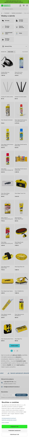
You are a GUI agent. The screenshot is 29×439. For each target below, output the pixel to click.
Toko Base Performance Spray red (7, 169)
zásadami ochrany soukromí (22, 397)
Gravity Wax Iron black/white (5, 73)
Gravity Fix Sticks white (7, 96)
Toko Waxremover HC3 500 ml (19, 315)
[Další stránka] (17, 351)
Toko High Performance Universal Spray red (21, 120)
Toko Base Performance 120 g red (7, 243)
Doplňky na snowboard (17, 13)
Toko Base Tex (18, 338)
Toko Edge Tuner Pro (20, 193)
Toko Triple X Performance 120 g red (7, 218)
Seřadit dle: (3, 51)
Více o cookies (5, 422)
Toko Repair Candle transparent (6, 315)
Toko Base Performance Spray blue (21, 145)
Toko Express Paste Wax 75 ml (19, 218)
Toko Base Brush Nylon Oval (5, 267)
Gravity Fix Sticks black (20, 96)
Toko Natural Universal (6, 120)
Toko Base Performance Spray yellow (7, 145)
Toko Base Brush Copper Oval (19, 243)
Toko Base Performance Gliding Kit (21, 169)
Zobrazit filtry (8, 46)
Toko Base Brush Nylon (7, 291)
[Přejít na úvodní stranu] (1, 13)
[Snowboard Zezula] (5, 5)
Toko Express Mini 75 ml (7, 338)
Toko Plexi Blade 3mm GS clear (5, 194)
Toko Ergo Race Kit (19, 266)
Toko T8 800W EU (19, 291)
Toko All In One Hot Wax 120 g (18, 73)
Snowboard (6, 13)
